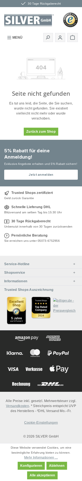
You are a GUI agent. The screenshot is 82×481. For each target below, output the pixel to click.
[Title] (16, 310)
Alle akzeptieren (42, 475)
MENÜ (17, 37)
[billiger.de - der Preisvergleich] (65, 310)
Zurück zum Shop (41, 131)
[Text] (41, 310)
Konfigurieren (31, 465)
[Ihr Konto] (60, 37)
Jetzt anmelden (41, 174)
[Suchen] (48, 37)
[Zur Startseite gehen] (29, 19)
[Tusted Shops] (70, 19)
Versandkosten (17, 406)
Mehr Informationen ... (41, 457)
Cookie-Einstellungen (41, 422)
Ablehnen (57, 465)
